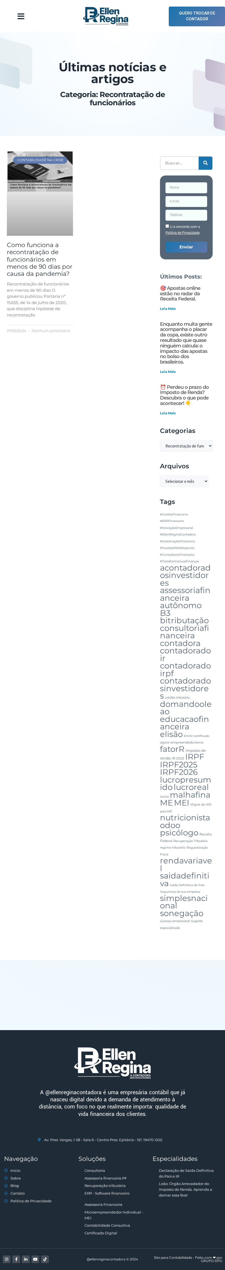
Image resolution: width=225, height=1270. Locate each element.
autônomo (181, 605)
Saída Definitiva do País (187, 885)
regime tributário (172, 847)
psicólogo (179, 832)
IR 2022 (178, 758)
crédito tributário (177, 697)
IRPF (194, 756)
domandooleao (186, 707)
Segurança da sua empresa (180, 892)
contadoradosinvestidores (185, 688)
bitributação (184, 620)
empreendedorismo (187, 742)
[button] (21, 16)
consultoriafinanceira (184, 631)
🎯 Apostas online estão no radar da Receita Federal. (180, 293)
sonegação (181, 913)
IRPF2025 (178, 764)
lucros (164, 796)
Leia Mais (168, 309)
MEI (181, 802)
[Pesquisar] (205, 163)
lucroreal (191, 787)
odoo (170, 825)
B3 (165, 613)
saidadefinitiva (184, 879)
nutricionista (185, 817)
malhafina (190, 795)
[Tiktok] (45, 1259)
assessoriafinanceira (185, 594)
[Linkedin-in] (26, 1259)
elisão (171, 734)
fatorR (172, 749)
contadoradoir (185, 654)
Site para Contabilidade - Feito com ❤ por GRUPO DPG (188, 1259)
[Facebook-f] (16, 1259)
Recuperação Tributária (190, 841)
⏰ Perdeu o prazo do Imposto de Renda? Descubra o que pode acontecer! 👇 (184, 395)
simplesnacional (184, 902)
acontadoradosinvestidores (185, 575)
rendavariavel (186, 864)
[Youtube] (35, 1259)
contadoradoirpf (185, 669)
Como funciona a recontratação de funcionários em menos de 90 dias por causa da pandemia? (39, 259)
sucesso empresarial (175, 921)
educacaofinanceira (184, 723)
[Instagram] (6, 1259)
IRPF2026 (179, 772)
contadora (180, 643)
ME (166, 802)
